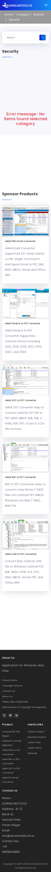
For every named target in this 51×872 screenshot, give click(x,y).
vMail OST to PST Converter (20, 400)
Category (23, 14)
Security (14, 19)
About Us (7, 696)
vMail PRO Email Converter (20, 241)
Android (39, 14)
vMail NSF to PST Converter (20, 477)
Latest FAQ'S (35, 747)
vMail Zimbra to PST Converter (22, 323)
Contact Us (8, 691)
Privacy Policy (9, 680)
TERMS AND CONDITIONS (15, 701)
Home (8, 14)
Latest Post (34, 742)
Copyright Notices (12, 685)
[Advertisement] (25, 86)
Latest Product (36, 731)
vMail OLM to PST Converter (21, 554)
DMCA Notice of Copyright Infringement (24, 707)
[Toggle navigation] (46, 5)
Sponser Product (37, 737)
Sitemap (32, 753)
